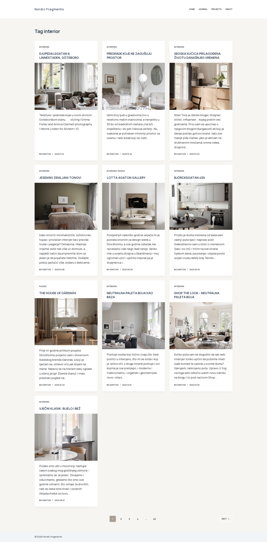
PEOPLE (121, 171)
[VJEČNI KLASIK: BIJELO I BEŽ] (66, 437)
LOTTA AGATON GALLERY (126, 178)
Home (192, 9)
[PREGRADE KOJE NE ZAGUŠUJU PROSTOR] (133, 86)
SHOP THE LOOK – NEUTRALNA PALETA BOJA (196, 295)
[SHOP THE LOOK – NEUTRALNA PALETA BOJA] (201, 325)
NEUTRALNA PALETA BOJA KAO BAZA (130, 295)
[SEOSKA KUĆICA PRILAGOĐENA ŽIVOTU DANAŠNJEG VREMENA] (201, 86)
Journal (203, 9)
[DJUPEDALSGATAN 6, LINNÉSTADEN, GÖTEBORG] (66, 86)
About (228, 9)
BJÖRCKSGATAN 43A (189, 178)
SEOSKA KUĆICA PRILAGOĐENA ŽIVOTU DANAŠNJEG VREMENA (197, 56)
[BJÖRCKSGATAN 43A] (201, 206)
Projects (216, 9)
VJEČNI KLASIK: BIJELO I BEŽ (60, 408)
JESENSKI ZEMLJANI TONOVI (60, 178)
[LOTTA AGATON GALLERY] (133, 206)
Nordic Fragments (49, 9)
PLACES (43, 286)
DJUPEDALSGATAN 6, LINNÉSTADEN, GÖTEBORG (59, 56)
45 (154, 518)
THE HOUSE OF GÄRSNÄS (57, 293)
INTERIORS (44, 47)
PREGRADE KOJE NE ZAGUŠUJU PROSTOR (129, 56)
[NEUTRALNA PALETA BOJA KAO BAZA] (133, 325)
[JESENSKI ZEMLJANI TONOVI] (66, 206)
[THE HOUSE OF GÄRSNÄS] (66, 321)
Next (224, 518)
